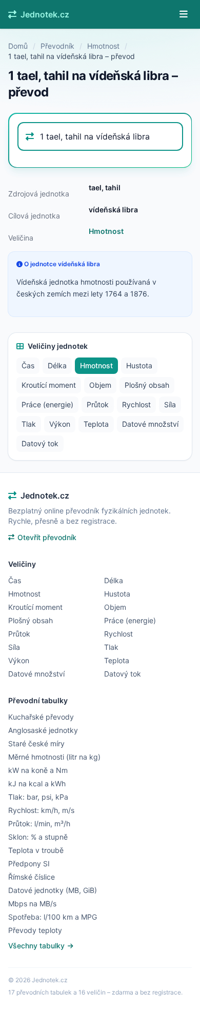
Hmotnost (103, 46)
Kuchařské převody (41, 716)
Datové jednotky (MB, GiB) (52, 890)
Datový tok (40, 443)
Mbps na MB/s (32, 903)
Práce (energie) (47, 404)
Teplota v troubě (36, 850)
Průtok (98, 404)
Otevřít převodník (46, 537)
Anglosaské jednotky (43, 730)
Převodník (57, 46)
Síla (170, 404)
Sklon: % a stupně (38, 836)
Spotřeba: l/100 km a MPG (52, 916)
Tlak (29, 424)
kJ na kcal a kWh (37, 783)
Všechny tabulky (37, 945)
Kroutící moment (49, 385)
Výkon (59, 424)
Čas (28, 365)
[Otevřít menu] (183, 14)
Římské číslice (31, 876)
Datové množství (150, 424)
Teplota (96, 424)
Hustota (139, 365)
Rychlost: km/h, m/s (41, 810)
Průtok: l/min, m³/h (39, 823)
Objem (100, 385)
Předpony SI (29, 863)
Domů (18, 46)
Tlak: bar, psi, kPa (38, 796)
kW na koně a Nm (38, 770)
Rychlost (136, 404)
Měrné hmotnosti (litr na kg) (54, 756)
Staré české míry (36, 743)
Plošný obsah (147, 385)
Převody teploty (35, 930)
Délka (57, 365)
